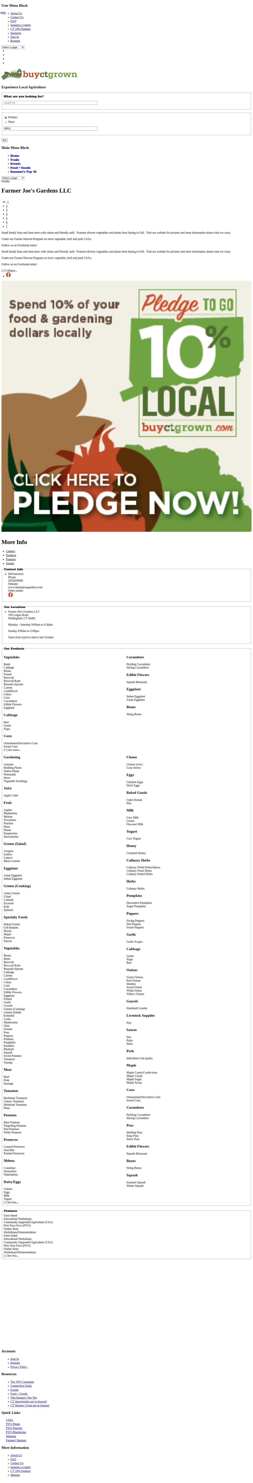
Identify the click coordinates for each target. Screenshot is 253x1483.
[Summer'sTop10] (23, 171)
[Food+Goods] (20, 167)
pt (5, 12)
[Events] (15, 163)
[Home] (14, 155)
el (2, 12)
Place (11, 121)
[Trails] (14, 159)
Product (12, 117)
